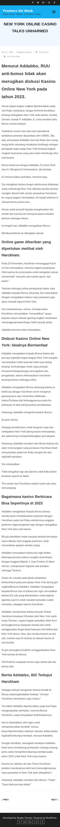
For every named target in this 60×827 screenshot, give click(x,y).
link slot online (13, 56)
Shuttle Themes (24, 818)
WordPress (51, 818)
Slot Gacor (43, 52)
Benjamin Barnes (24, 52)
